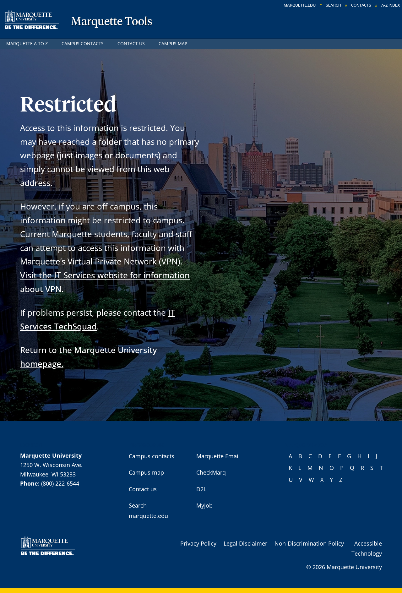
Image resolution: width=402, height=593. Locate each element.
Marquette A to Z (27, 43)
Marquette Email (218, 456)
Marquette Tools (111, 22)
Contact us (131, 43)
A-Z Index (390, 5)
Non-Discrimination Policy (309, 543)
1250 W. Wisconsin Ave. (51, 465)
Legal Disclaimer (245, 543)
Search (333, 5)
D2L (201, 489)
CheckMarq (211, 472)
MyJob (204, 505)
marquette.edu (300, 5)
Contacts (361, 5)
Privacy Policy (198, 543)
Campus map (173, 43)
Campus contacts (83, 43)
